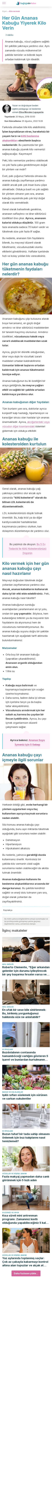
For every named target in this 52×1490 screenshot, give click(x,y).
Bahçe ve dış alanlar (12, 1092)
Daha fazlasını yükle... (26, 1273)
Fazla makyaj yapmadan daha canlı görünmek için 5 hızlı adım (25, 1178)
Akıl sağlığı (8, 964)
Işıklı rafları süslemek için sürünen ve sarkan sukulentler (24, 1096)
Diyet (4, 11)
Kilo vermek (14, 11)
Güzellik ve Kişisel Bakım (14, 1174)
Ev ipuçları (7, 1049)
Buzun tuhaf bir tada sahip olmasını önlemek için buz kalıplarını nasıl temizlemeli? (26, 1137)
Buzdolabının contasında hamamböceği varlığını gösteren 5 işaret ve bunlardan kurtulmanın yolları (25, 1056)
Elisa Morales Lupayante (31, 112)
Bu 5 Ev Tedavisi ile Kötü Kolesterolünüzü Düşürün (27, 549)
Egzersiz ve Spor (10, 1213)
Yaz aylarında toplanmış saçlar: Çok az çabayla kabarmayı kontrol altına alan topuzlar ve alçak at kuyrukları (25, 1261)
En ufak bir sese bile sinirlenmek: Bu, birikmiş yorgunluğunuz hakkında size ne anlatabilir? (24, 1013)
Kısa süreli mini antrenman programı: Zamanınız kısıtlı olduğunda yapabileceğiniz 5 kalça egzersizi (25, 1219)
